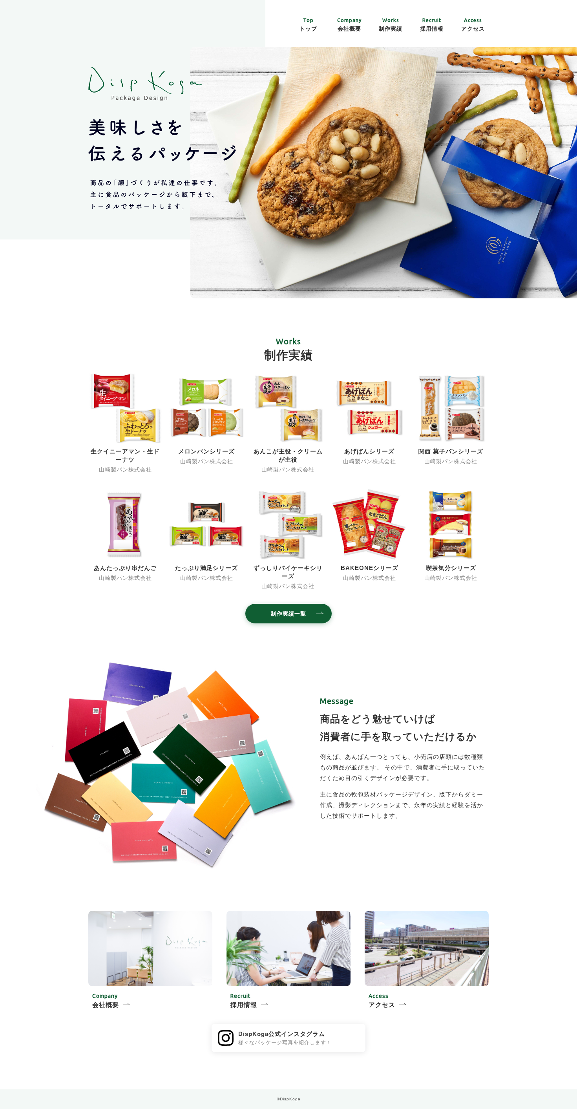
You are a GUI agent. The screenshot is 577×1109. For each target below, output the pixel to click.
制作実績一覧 (288, 613)
